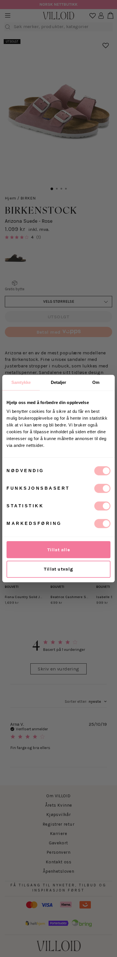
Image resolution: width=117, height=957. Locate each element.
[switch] (102, 488)
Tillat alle (58, 549)
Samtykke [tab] (21, 382)
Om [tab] (95, 382)
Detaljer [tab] (58, 382)
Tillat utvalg (58, 569)
